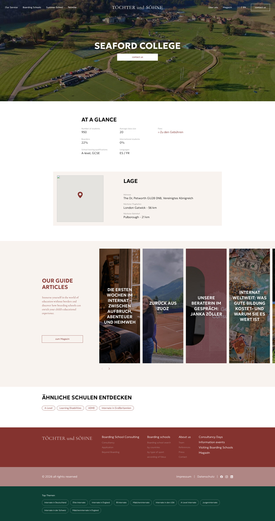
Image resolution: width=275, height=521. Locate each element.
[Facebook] (221, 477)
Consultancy (108, 442)
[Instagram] (226, 477)
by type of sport (155, 452)
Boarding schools (158, 437)
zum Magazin (62, 338)
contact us (260, 7)
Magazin (227, 7)
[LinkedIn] (231, 477)
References (184, 447)
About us (185, 437)
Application (107, 447)
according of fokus (156, 456)
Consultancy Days (211, 437)
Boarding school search (159, 442)
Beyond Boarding (110, 452)
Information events (212, 442)
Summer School (54, 7)
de (238, 7)
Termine (72, 7)
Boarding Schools (32, 7)
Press (181, 452)
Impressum (183, 476)
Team (181, 442)
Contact (183, 456)
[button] (11, 7)
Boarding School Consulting (120, 437)
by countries (153, 447)
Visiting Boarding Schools (216, 447)
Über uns (213, 7)
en (244, 7)
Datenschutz (205, 476)
